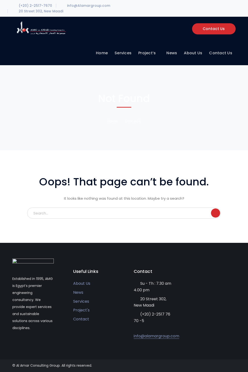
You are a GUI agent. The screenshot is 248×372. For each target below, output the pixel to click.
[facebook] (13, 342)
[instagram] (35, 342)
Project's (81, 310)
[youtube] (21, 342)
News (78, 292)
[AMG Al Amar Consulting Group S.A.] (41, 27)
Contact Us (214, 28)
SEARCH (215, 213)
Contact (81, 319)
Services (81, 301)
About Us (81, 283)
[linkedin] (28, 342)
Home (112, 121)
